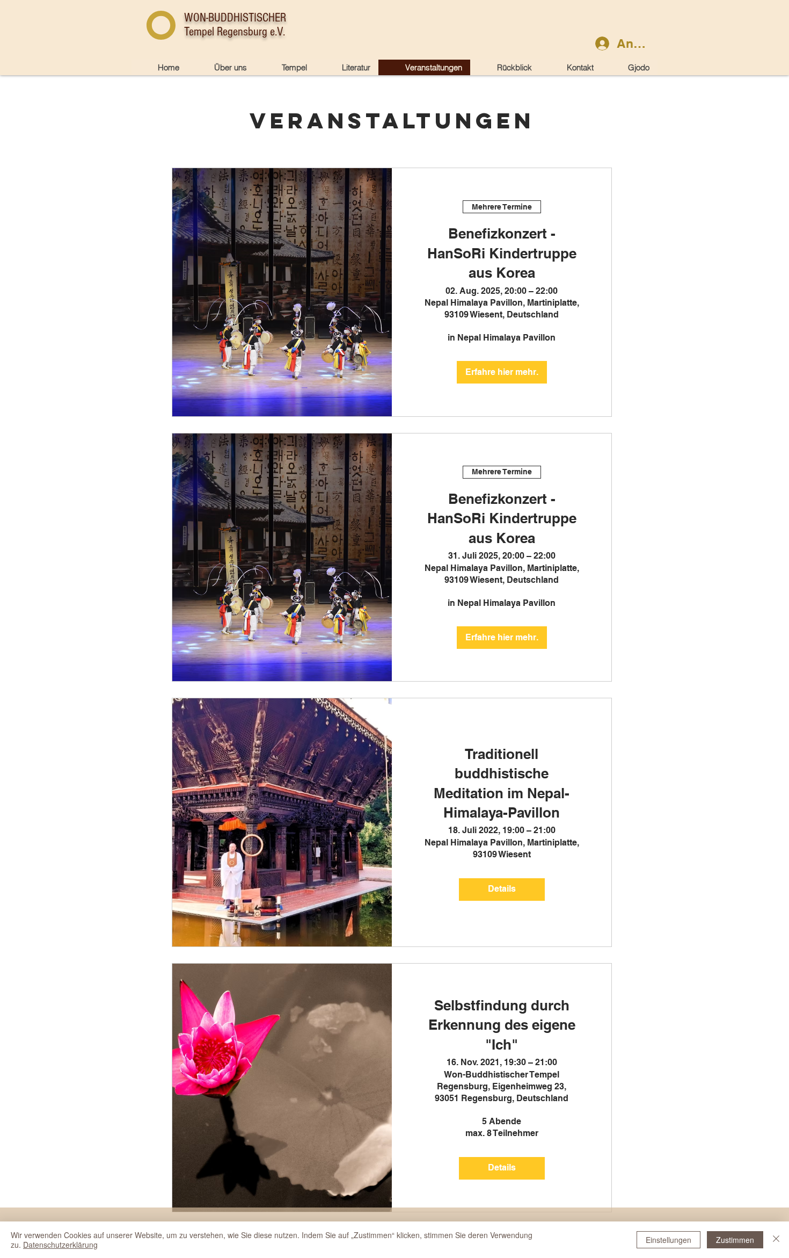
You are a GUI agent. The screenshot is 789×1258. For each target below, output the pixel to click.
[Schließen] (776, 1239)
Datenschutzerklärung (60, 1244)
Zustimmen (735, 1239)
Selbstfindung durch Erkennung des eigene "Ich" (501, 1025)
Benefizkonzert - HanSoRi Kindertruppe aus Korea (501, 253)
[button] (285, 67)
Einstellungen (668, 1239)
